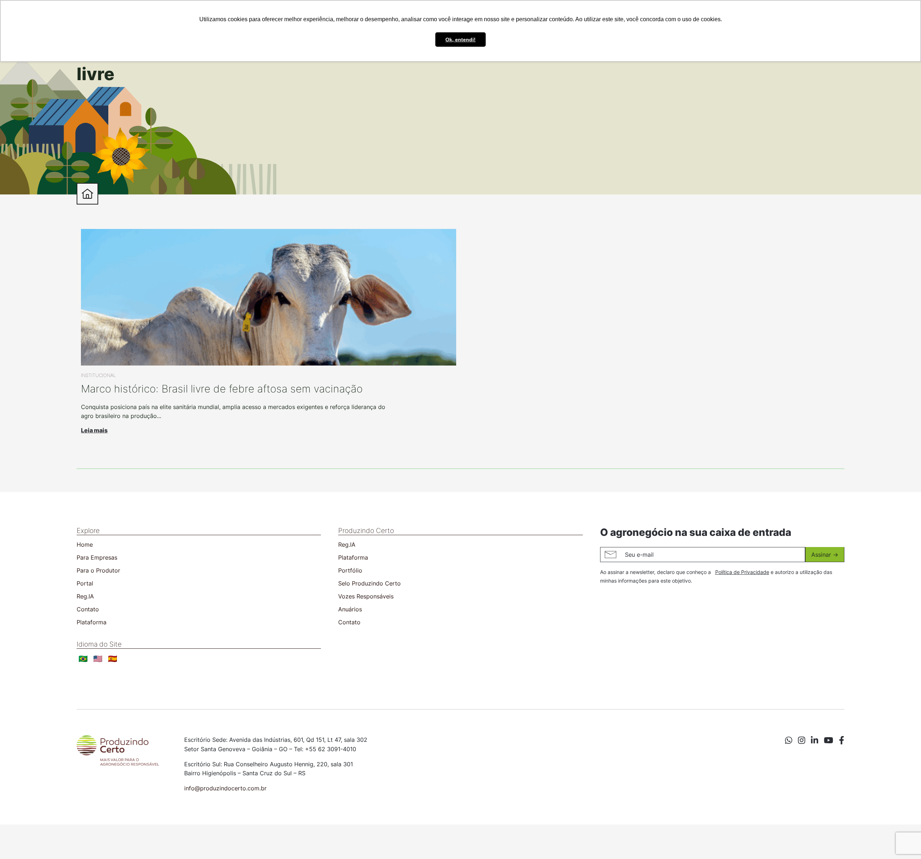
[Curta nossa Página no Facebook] (841, 740)
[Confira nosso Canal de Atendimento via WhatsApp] (788, 740)
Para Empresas (97, 557)
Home (85, 544)
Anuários (350, 609)
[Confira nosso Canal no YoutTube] (828, 740)
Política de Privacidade (742, 572)
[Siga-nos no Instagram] (801, 740)
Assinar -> (824, 554)
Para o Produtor (98, 570)
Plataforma (91, 622)
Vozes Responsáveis (366, 596)
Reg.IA (85, 596)
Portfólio (350, 570)
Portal (85, 583)
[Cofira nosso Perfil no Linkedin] (814, 740)
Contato (88, 609)
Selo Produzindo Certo (369, 583)
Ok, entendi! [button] (460, 39)
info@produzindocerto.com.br (225, 788)
